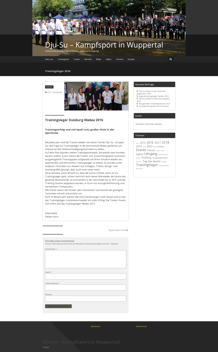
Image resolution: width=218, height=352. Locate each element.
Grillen (158, 150)
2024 (155, 147)
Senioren (139, 161)
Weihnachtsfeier (164, 165)
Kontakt (131, 59)
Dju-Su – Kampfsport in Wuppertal (104, 45)
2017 (158, 142)
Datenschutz (141, 326)
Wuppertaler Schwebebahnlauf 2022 (154, 103)
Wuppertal (139, 168)
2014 (137, 143)
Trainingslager (57, 92)
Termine (119, 59)
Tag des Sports (151, 161)
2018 (165, 142)
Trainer (76, 59)
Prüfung (146, 157)
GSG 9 (163, 150)
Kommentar (51, 249)
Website (48, 294)
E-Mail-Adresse (52, 283)
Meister (138, 158)
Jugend (139, 154)
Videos (108, 59)
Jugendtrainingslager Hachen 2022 (154, 96)
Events (141, 150)
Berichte (88, 59)
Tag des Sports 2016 (117, 230)
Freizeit (151, 150)
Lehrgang (150, 154)
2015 (143, 142)
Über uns (49, 59)
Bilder (98, 59)
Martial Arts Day (163, 154)
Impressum (95, 326)
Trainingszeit (63, 59)
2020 (144, 147)
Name (48, 272)
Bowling (160, 146)
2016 (49, 92)
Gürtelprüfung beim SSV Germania (154, 106)
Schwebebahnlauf (160, 158)
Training (163, 161)
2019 (139, 146)
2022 (150, 146)
